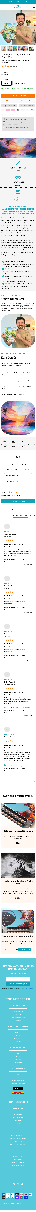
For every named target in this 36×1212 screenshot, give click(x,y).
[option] (18, 27)
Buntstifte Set (18, 1117)
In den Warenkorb (18, 96)
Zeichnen (18, 1042)
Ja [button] (4, 562)
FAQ (18, 1053)
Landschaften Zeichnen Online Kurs (18, 882)
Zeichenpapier (18, 1142)
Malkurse (18, 1014)
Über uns (18, 1060)
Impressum (18, 1063)
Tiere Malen (18, 1159)
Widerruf (18, 1088)
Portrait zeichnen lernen (18, 1138)
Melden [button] (8, 562)
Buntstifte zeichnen (18, 1162)
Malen (18, 1036)
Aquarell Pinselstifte (18, 1135)
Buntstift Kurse (18, 1011)
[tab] (20, 516)
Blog (18, 1074)
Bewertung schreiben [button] (18, 501)
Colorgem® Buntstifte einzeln (18, 831)
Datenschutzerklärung (18, 1084)
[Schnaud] (18, 7)
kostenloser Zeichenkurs (18, 1145)
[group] (18, 493)
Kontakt (18, 1057)
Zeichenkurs (18, 1114)
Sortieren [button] (4, 509)
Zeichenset (18, 1120)
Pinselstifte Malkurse (18, 1018)
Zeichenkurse (18, 1021)
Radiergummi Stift (18, 1166)
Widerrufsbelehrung (18, 1081)
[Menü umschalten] (2, 7)
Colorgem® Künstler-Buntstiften (18, 936)
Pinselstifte (18, 1039)
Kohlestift (18, 1124)
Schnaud (8, 1203)
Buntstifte (18, 1032)
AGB (18, 1078)
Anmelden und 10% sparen (17, 984)
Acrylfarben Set (18, 1156)
